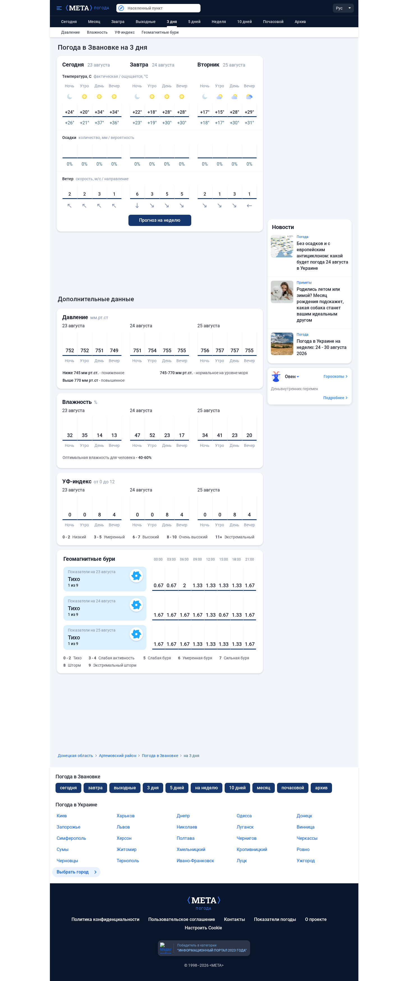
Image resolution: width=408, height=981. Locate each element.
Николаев (187, 827)
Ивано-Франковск (195, 860)
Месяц (94, 21)
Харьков (126, 815)
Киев (62, 815)
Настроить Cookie (203, 927)
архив (300, 21)
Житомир (127, 849)
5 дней (194, 21)
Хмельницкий (191, 849)
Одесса (244, 815)
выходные (146, 21)
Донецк (304, 815)
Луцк (242, 860)
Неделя (219, 21)
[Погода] (204, 900)
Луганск (245, 827)
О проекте (316, 919)
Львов (123, 827)
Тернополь (128, 860)
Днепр (183, 815)
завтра (95, 787)
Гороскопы (334, 376)
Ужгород (306, 860)
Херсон (124, 838)
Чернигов (247, 838)
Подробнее (333, 397)
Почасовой (273, 21)
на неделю (206, 787)
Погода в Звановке (160, 755)
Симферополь (71, 838)
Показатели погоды (275, 919)
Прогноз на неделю (159, 220)
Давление (70, 32)
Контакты (234, 919)
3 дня (153, 787)
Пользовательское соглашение (181, 919)
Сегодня (69, 21)
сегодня (68, 787)
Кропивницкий (252, 849)
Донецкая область (75, 755)
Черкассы (307, 838)
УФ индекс (125, 32)
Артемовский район (117, 755)
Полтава (186, 838)
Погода (102, 8)
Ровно (303, 849)
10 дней (244, 21)
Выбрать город (73, 872)
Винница (306, 827)
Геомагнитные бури (160, 32)
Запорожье (68, 827)
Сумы (62, 849)
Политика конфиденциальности (105, 919)
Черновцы (67, 860)
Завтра (118, 21)
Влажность (97, 32)
